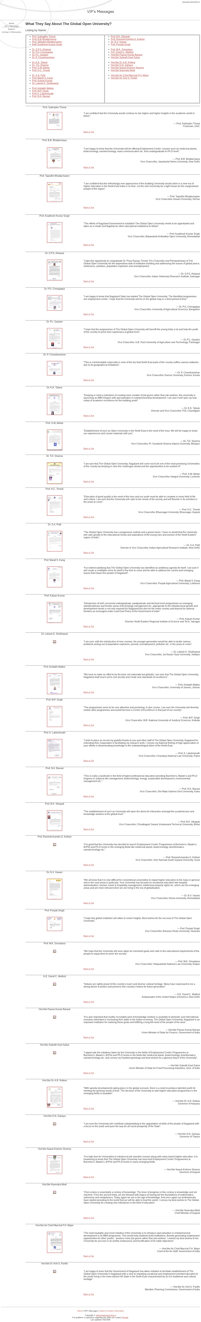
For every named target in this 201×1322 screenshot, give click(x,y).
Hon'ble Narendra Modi (123, 70)
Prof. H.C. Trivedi (41, 70)
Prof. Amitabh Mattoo (43, 88)
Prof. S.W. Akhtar (41, 67)
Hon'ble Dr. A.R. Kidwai (123, 62)
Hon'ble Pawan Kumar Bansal (126, 55)
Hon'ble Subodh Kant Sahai (125, 57)
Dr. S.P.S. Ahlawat (41, 49)
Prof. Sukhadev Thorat (43, 36)
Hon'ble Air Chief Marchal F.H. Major (130, 75)
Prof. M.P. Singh (40, 91)
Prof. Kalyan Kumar (42, 80)
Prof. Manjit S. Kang (42, 78)
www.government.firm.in (106, 1315)
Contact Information (115, 1311)
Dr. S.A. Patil (38, 75)
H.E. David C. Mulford (122, 52)
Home (79, 1311)
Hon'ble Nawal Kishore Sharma (127, 67)
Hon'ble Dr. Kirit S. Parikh (124, 78)
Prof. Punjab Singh (121, 44)
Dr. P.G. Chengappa (42, 52)
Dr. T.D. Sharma (40, 65)
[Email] (125, 1317)
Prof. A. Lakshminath (43, 93)
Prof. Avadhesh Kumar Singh (47, 44)
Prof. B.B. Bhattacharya (44, 39)
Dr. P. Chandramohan (43, 57)
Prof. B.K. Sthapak (120, 36)
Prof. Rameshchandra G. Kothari (128, 39)
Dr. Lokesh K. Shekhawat (45, 83)
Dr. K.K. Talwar (40, 62)
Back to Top (89, 132)
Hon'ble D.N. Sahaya (122, 65)
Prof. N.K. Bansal (41, 96)
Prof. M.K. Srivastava (122, 49)
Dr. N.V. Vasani (119, 42)
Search (102, 1311)
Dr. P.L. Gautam (40, 55)
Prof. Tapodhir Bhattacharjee (47, 42)
